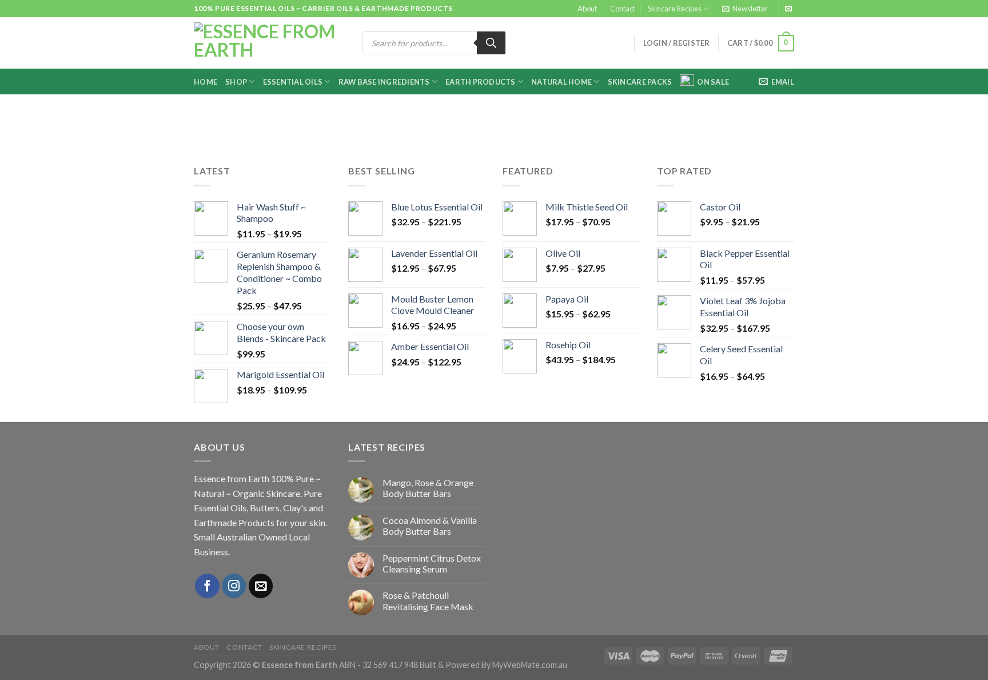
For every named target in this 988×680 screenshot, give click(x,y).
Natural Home (561, 81)
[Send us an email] (788, 9)
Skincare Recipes (675, 8)
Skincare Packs (640, 81)
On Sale (713, 81)
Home (205, 81)
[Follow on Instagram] (234, 586)
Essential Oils (293, 81)
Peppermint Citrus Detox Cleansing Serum (432, 563)
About (587, 8)
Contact (622, 8)
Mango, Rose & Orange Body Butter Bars (428, 488)
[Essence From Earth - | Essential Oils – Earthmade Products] (269, 43)
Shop (236, 81)
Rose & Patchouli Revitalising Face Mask (428, 600)
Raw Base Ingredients (384, 81)
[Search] (491, 42)
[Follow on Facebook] (207, 586)
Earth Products (480, 81)
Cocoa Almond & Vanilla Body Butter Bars (430, 525)
